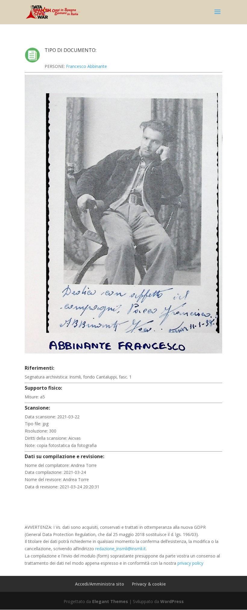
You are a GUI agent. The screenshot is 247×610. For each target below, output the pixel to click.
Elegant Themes (110, 601)
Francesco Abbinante (86, 66)
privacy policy (190, 563)
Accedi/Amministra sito (99, 584)
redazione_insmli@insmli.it (120, 548)
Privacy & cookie (149, 584)
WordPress (172, 601)
